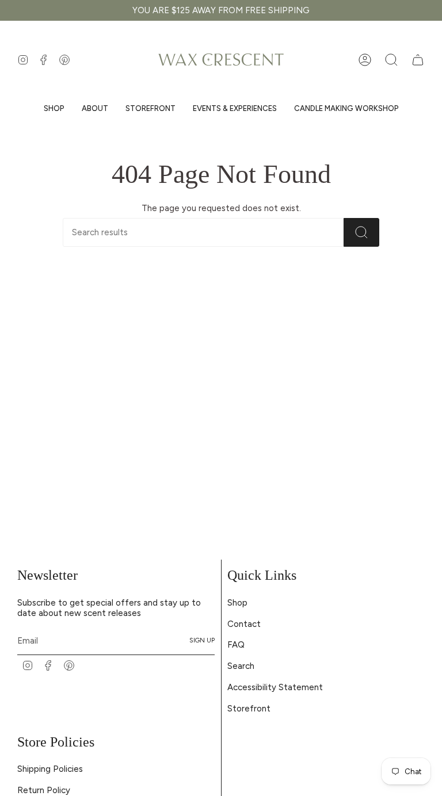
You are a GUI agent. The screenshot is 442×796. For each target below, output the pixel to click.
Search (240, 666)
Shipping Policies (50, 769)
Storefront (248, 708)
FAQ (236, 645)
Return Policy (43, 790)
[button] (54, 108)
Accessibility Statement (275, 687)
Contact (244, 624)
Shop (237, 603)
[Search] (361, 232)
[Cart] (418, 60)
